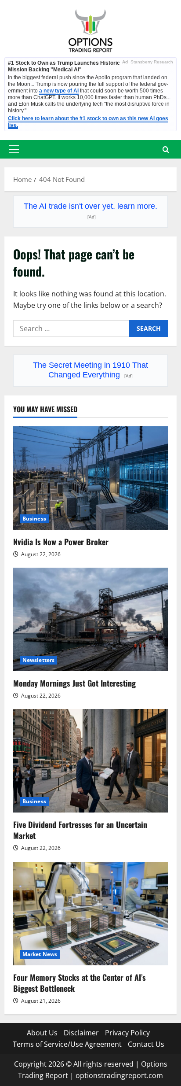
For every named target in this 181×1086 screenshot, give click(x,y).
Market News (39, 954)
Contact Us (146, 1044)
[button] (13, 149)
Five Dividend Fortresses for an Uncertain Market (80, 830)
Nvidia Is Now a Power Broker (61, 541)
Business (34, 518)
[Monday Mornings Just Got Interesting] (90, 619)
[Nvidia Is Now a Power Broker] (90, 478)
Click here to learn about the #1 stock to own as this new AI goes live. (88, 121)
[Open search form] (166, 149)
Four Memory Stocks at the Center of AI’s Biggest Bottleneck (79, 982)
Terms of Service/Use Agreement (67, 1044)
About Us (42, 1033)
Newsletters (38, 660)
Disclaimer (81, 1033)
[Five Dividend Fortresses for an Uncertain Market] (90, 761)
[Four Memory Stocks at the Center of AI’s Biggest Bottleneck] (90, 913)
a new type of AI (59, 91)
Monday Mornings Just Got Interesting (74, 683)
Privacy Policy (127, 1033)
